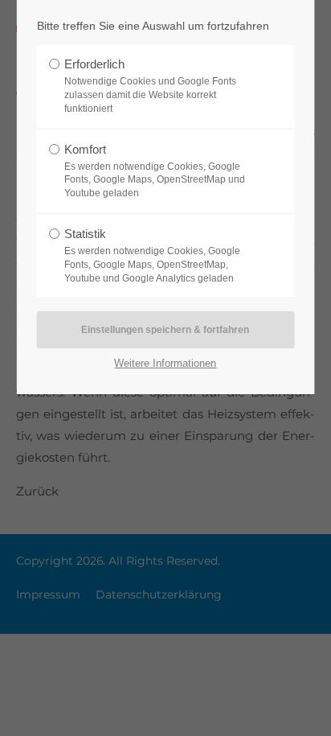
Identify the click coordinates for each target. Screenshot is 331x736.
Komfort (154, 170)
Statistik (152, 255)
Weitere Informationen (165, 363)
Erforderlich (150, 85)
